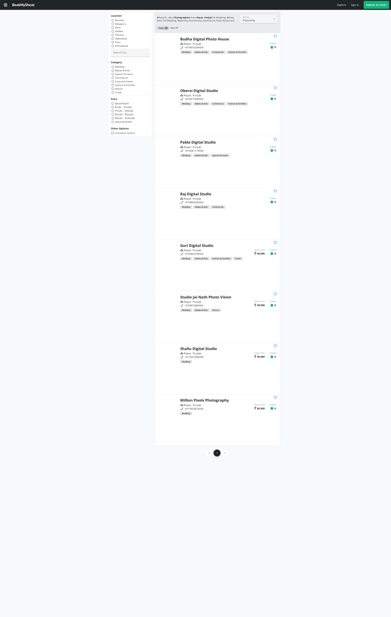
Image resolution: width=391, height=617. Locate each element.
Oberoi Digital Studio (199, 90)
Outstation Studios (125, 133)
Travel (118, 92)
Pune (118, 42)
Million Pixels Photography (204, 400)
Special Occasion (124, 74)
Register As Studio (376, 4)
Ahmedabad (121, 45)
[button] (5, 5)
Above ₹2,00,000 (123, 121)
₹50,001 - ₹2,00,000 (125, 118)
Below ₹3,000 (122, 103)
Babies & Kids (122, 70)
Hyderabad (121, 38)
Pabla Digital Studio (198, 142)
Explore (341, 5)
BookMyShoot (23, 4)
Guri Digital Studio (196, 245)
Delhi (118, 27)
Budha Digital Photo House (204, 39)
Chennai (119, 34)
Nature (119, 88)
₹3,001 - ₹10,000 (123, 107)
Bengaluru (120, 23)
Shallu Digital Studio (198, 348)
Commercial (121, 77)
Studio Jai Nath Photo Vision (205, 297)
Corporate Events (124, 81)
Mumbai (119, 20)
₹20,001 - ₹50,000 (124, 114)
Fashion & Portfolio (125, 85)
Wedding (120, 66)
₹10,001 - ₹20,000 (124, 110)
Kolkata (119, 31)
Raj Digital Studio (195, 193)
